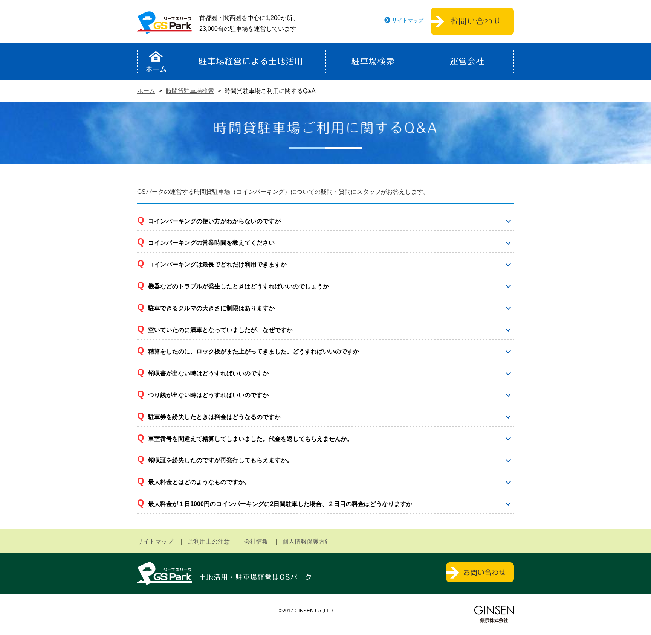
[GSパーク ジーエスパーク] (164, 28)
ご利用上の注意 (209, 541)
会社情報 (256, 541)
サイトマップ (407, 20)
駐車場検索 (373, 61)
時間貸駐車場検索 (190, 91)
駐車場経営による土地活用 (250, 61)
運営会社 (466, 61)
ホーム (156, 61)
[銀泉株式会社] (494, 614)
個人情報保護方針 (307, 541)
